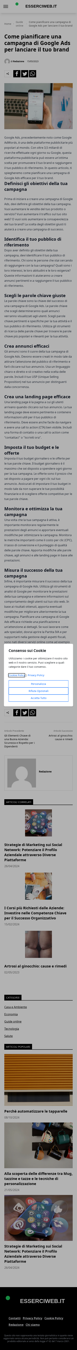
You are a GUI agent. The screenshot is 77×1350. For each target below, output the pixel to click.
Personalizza (38, 684)
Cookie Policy (17, 675)
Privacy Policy (36, 675)
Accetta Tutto (38, 698)
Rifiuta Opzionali (39, 691)
